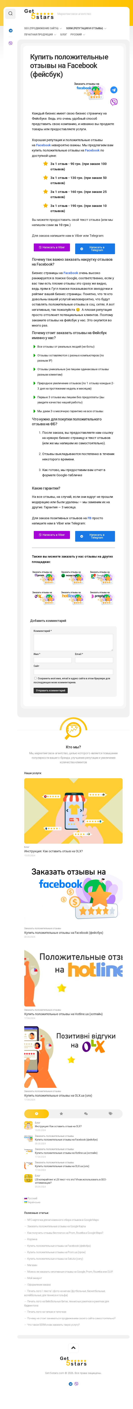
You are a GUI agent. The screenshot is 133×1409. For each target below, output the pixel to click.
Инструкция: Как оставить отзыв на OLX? (53, 851)
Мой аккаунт (34, 1278)
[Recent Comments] (85, 1113)
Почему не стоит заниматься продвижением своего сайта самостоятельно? (71, 1318)
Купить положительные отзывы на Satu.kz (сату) (55, 1258)
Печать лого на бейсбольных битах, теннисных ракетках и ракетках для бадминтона (66, 1303)
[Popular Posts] (61, 1113)
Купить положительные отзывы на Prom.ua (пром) (56, 1252)
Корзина (32, 1239)
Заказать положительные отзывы (42, 928)
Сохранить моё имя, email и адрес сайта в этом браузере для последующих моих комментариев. (72, 680)
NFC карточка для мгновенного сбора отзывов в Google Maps (63, 1220)
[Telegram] (10, 30)
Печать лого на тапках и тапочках (46, 1311)
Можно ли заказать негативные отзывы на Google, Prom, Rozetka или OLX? (70, 1271)
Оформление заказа (39, 1284)
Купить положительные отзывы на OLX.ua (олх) (58, 1095)
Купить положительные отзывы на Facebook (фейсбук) (63, 932)
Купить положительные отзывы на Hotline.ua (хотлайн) (63, 1014)
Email (79, 654)
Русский (76, 34)
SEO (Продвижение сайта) (41, 28)
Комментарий (43, 631)
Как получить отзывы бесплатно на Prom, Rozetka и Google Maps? (65, 1232)
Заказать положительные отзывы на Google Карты (56, 1226)
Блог (63, 34)
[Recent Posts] (36, 1113)
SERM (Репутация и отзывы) (84, 28)
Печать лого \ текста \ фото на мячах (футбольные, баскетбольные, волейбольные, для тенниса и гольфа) (64, 1293)
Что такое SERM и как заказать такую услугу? (53, 1324)
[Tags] (110, 1113)
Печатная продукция (38, 34)
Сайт (36, 666)
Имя (37, 654)
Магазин (32, 1265)
